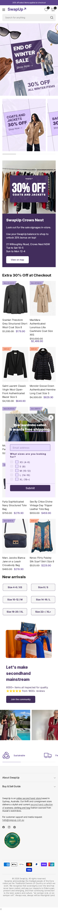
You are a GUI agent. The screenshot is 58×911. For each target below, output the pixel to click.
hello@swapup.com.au (13, 820)
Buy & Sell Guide (11, 786)
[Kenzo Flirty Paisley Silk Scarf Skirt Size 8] (43, 536)
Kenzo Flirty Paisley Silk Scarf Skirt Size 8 (42, 559)
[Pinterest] (15, 827)
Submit (30, 488)
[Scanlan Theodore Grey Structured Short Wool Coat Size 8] (15, 298)
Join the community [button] (21, 699)
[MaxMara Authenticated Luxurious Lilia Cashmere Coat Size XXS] (43, 298)
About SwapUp (10, 777)
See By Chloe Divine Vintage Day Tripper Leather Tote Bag (41, 505)
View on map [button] (17, 259)
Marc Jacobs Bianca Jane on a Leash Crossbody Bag (13, 561)
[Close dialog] (51, 417)
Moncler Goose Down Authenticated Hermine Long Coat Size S (43, 389)
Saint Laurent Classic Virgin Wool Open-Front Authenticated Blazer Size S (14, 391)
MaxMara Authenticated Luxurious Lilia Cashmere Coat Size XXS (41, 327)
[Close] (1, 909)
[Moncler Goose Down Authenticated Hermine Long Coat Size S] (43, 364)
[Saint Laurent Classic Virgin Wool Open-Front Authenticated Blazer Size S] (15, 364)
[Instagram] (10, 827)
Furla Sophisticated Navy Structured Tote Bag (14, 505)
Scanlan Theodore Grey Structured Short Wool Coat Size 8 (14, 323)
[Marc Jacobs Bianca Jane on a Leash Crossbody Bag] (15, 536)
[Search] (52, 17)
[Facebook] (4, 827)
